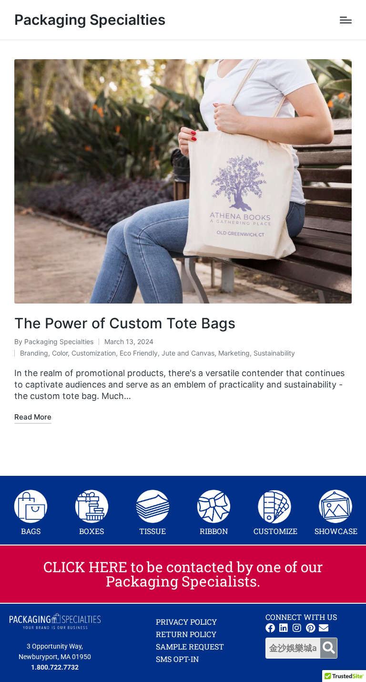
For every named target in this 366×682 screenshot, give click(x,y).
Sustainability (274, 353)
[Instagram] (297, 628)
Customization (93, 353)
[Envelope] (323, 628)
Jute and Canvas (188, 353)
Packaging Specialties (89, 20)
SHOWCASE (336, 531)
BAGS (31, 531)
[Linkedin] (283, 628)
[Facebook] (270, 628)
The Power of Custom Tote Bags (124, 323)
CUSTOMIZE (275, 531)
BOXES (91, 531)
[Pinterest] (310, 628)
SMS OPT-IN (177, 659)
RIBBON (214, 531)
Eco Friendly (139, 353)
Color (60, 353)
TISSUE (152, 531)
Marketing (234, 353)
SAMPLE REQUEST (190, 646)
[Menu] (346, 20)
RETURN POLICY (186, 634)
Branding (34, 353)
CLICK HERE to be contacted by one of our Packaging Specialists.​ (183, 573)
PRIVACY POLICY (186, 622)
